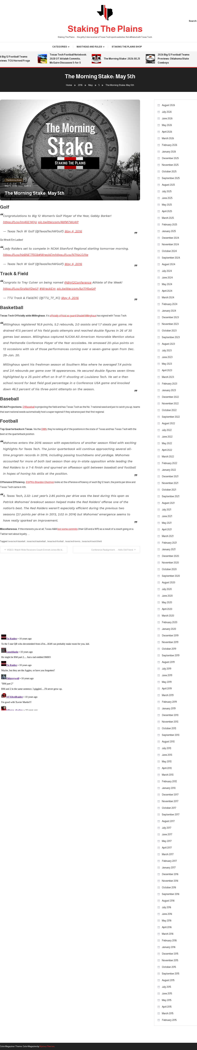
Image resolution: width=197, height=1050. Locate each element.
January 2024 (169, 310)
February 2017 (169, 861)
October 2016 (169, 887)
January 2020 (169, 629)
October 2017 (169, 808)
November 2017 (170, 801)
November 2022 (170, 403)
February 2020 (169, 622)
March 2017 (168, 854)
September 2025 (171, 178)
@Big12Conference (77, 282)
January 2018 (169, 788)
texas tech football (55, 541)
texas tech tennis (72, 541)
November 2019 (170, 642)
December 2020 (170, 556)
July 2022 (167, 430)
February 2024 (169, 304)
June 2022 (167, 436)
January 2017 (169, 867)
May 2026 (167, 125)
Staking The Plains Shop (127, 46)
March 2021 (167, 536)
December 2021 (170, 476)
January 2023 (169, 390)
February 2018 (169, 781)
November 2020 (170, 562)
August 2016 (168, 900)
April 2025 (167, 211)
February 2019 (169, 702)
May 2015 (166, 1000)
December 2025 (170, 158)
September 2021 (170, 496)
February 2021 (169, 542)
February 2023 (169, 383)
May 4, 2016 (73, 231)
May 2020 (167, 602)
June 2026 (167, 118)
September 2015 (170, 973)
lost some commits (67, 529)
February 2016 (169, 940)
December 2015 (170, 953)
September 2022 (171, 416)
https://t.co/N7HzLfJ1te (71, 255)
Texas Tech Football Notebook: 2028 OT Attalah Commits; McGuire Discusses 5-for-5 (59, 58)
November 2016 (170, 880)
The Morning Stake (14, 180)
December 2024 (170, 237)
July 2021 (166, 509)
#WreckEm (47, 255)
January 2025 (169, 231)
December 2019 (170, 635)
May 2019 (167, 682)
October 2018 (169, 728)
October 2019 (169, 648)
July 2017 (166, 827)
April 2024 (167, 291)
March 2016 (167, 934)
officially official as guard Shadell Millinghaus (73, 315)
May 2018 (167, 761)
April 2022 (167, 450)
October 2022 (169, 410)
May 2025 (167, 204)
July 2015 (166, 987)
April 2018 (167, 768)
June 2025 (167, 198)
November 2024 (170, 244)
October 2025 (169, 171)
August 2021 (168, 503)
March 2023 (168, 377)
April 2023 (167, 370)
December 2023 (170, 317)
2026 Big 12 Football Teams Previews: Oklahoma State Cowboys (164, 58)
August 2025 (168, 184)
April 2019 (167, 688)
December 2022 (170, 397)
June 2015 (167, 993)
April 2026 (167, 131)
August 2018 (168, 741)
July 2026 (167, 112)
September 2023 (171, 337)
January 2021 (168, 549)
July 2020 (167, 589)
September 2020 (171, 576)
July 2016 (166, 907)
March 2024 (168, 297)
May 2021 (166, 523)
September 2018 (170, 735)
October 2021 (169, 489)
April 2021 (167, 529)
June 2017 (167, 834)
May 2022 (167, 443)
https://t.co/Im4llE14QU (20, 222)
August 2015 (168, 980)
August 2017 (168, 821)
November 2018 (170, 721)
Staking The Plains (105, 29)
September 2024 (171, 257)
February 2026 (169, 145)
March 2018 (168, 774)
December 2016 (170, 874)
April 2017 (167, 847)
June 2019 (167, 675)
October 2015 (169, 967)
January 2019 (169, 708)
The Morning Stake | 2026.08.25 (113, 58)
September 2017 (170, 814)
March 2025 (168, 218)
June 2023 (167, 357)
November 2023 (170, 324)
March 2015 (167, 1013)
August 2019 (168, 662)
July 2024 (167, 271)
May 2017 (167, 841)
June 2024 (167, 277)
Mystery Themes (46, 1046)
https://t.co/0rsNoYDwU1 (20, 288)
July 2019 (166, 668)
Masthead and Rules (89, 46)
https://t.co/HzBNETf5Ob (21, 255)
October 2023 (169, 330)
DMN (44, 429)
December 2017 (170, 794)
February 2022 (169, 463)
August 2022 (168, 423)
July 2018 (166, 748)
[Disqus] (70, 591)
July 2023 (167, 350)
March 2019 (168, 695)
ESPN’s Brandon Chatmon (40, 482)
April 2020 (167, 609)
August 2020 (168, 582)
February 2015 (169, 1020)
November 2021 (170, 483)
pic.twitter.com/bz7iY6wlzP (76, 288)
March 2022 (168, 456)
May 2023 (167, 363)
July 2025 (167, 191)
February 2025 (169, 224)
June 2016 (167, 914)
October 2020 (169, 569)
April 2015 (167, 1006)
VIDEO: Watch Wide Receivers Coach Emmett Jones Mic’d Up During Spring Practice (37, 550)
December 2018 (170, 715)
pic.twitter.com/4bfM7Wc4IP (58, 222)
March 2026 (168, 138)
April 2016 (167, 927)
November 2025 (170, 165)
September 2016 (170, 894)
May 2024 (167, 284)
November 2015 (170, 960)
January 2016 (168, 947)
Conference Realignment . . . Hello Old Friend (112, 550)
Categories (59, 46)
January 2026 (169, 151)
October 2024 (169, 251)
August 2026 (168, 105)
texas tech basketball (36, 541)
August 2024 (168, 264)
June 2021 (167, 516)
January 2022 (169, 469)
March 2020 (168, 615)
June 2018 (167, 755)
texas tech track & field (92, 541)
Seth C (27, 186)
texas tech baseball (16, 541)
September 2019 (170, 655)
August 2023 (168, 344)
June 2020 (167, 595)
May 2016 (166, 920)
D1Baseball (29, 407)
